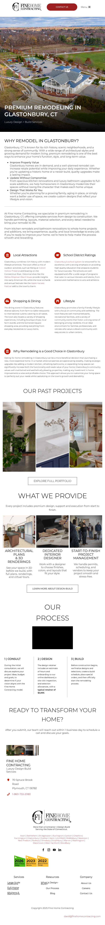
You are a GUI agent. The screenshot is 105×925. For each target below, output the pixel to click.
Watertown (38, 843)
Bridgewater (45, 835)
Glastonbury (33, 838)
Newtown (83, 838)
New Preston (24, 840)
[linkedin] (59, 850)
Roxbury (36, 840)
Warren (67, 840)
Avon (22, 835)
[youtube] (54, 850)
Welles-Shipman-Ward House (18, 277)
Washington (78, 840)
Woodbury (65, 843)
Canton (68, 835)
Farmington (20, 838)
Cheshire (77, 835)
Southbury (57, 840)
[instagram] (48, 850)
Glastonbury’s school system (68, 262)
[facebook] (43, 850)
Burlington (58, 835)
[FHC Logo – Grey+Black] (27, 3)
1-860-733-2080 (21, 794)
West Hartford (52, 843)
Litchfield (60, 838)
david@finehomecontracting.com (82, 916)
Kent (52, 838)
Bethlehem (32, 835)
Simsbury (45, 840)
